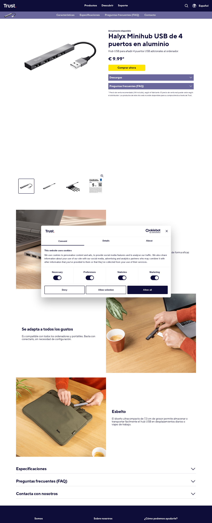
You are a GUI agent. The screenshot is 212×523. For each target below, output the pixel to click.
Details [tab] (106, 240)
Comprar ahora (127, 67)
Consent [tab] (62, 241)
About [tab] (149, 240)
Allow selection (106, 290)
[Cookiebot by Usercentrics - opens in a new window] (147, 231)
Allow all (147, 290)
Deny (64, 290)
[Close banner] (167, 231)
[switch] (90, 277)
